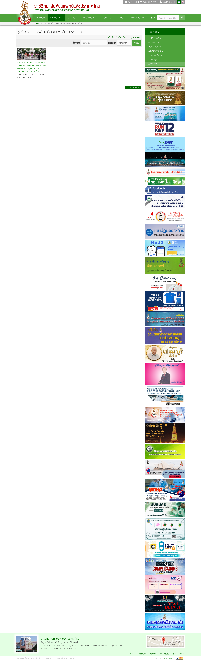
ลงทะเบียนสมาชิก (149, 2)
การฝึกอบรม (89, 18)
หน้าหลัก (41, 18)
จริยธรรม (107, 18)
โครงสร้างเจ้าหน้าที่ (155, 51)
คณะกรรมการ (153, 42)
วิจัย (121, 18)
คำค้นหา (76, 43)
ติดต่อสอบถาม (137, 18)
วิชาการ (72, 18)
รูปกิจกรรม (135, 37)
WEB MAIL (132, 2)
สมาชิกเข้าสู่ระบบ (168, 2)
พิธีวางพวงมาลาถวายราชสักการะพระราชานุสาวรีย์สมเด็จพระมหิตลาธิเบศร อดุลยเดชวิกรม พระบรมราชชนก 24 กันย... (31, 67)
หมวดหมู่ (112, 43)
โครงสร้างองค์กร (154, 46)
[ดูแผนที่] (165, 641)
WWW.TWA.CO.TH (169, 658)
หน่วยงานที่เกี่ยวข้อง (156, 55)
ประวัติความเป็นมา (155, 38)
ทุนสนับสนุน (152, 59)
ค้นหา (153, 18)
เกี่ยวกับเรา (55, 18)
